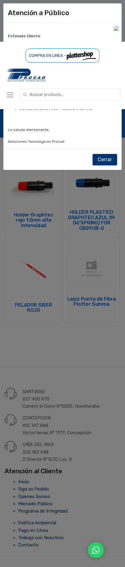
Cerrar (105, 159)
